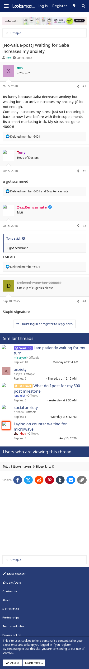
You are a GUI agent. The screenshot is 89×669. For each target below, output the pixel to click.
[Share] (78, 86)
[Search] (83, 6)
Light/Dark (13, 582)
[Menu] (6, 6)
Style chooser (15, 574)
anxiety (20, 369)
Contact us (9, 591)
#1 (84, 86)
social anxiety (26, 407)
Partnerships (10, 617)
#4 (84, 301)
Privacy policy (11, 635)
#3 (84, 226)
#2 (84, 171)
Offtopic (34, 358)
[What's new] (74, 6)
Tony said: (13, 238)
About (6, 600)
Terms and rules (13, 626)
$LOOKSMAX (10, 609)
